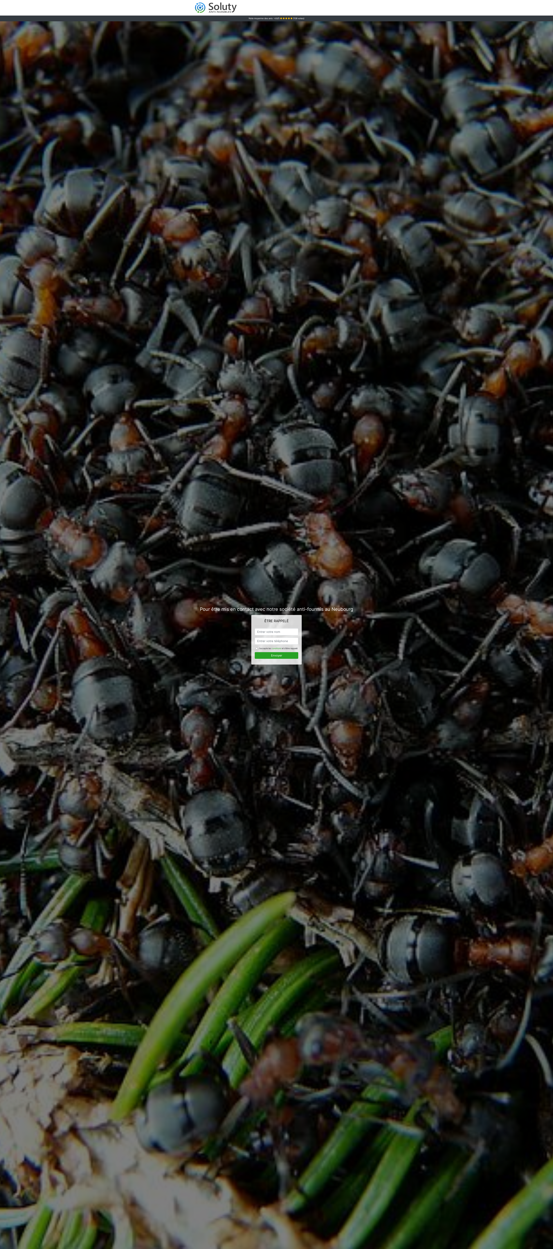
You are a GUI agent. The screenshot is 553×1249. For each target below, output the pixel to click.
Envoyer (276, 655)
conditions (276, 648)
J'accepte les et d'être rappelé (278, 648)
